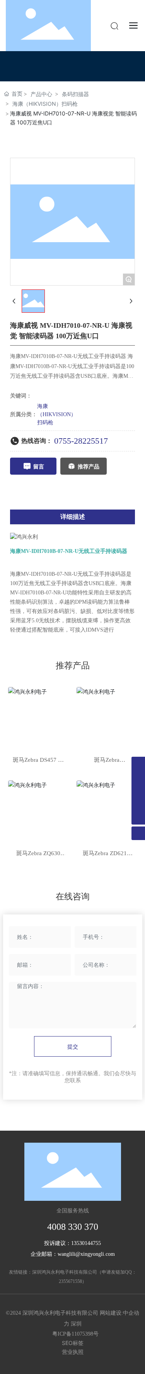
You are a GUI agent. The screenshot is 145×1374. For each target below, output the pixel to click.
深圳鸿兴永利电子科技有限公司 (64, 1272)
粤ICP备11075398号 (75, 1334)
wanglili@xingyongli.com (86, 1254)
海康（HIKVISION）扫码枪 (45, 103)
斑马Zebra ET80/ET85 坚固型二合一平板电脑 (106, 761)
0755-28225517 (81, 441)
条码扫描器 (75, 94)
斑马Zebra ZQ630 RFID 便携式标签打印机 (38, 854)
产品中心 (41, 94)
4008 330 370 (72, 1227)
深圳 (76, 1324)
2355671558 (70, 1281)
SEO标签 (73, 1343)
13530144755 (86, 1243)
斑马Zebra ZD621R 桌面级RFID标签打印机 (107, 854)
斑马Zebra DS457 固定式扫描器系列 (38, 761)
